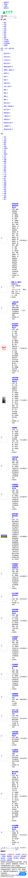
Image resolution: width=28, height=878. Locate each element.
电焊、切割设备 (8, 106)
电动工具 (6, 53)
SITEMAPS (16, 856)
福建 (5, 161)
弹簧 (5, 96)
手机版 (5, 4)
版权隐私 (9, 856)
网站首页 (3, 854)
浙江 (5, 157)
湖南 (5, 171)
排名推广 (3, 858)
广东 (5, 172)
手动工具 (6, 56)
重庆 (5, 142)
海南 (5, 176)
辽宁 (5, 150)
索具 (5, 93)
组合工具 (6, 63)
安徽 (5, 159)
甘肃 (5, 187)
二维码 (5, 6)
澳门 (5, 199)
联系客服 (23, 874)
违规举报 (9, 860)
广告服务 (9, 858)
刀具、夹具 (7, 86)
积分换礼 (16, 858)
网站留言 (22, 858)
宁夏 (5, 191)
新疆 (5, 193)
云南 (5, 182)
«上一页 (3, 847)
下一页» (16, 847)
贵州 (5, 180)
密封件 (5, 73)
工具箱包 (6, 126)
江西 (5, 163)
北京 (5, 137)
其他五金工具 (7, 129)
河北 (5, 144)
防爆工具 (6, 83)
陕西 (5, 186)
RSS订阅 (3, 860)
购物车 (5, 8)
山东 (5, 165)
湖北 (5, 169)
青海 (5, 189)
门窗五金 (6, 116)
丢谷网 (17, 875)
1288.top (13, 875)
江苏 (5, 155)
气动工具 (6, 60)
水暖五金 (6, 119)
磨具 (5, 89)
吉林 (5, 152)
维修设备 (6, 112)
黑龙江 (5, 154)
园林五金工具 (7, 122)
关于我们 (18, 854)
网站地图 (23, 856)
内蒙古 (5, 148)
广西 (5, 174)
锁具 (5, 76)
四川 (5, 178)
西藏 (5, 184)
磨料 (5, 99)
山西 (5, 146)
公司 (6, 48)
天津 (5, 140)
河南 (5, 167)
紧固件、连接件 (8, 70)
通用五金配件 (7, 66)
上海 (5, 138)
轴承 (5, 79)
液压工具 (6, 103)
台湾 (5, 195)
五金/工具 (11, 48)
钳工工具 (6, 109)
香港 (5, 197)
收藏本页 (6, 2)
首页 (2, 48)
